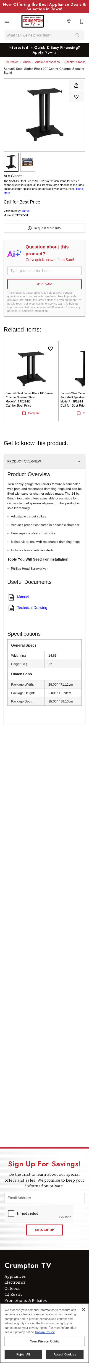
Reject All (23, 1354)
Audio (27, 62)
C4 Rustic (13, 1295)
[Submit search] (78, 35)
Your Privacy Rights (44, 1341)
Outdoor (12, 1289)
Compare (34, 413)
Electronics (11, 62)
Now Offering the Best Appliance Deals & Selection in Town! (44, 6)
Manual (23, 597)
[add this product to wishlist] (76, 96)
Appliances (15, 1277)
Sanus (25, 210)
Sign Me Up (44, 1230)
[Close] (84, 1310)
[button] (7, 21)
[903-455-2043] (81, 21)
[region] (44, 1333)
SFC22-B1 (21, 215)
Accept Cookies (65, 1354)
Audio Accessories (47, 62)
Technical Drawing (32, 608)
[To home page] (32, 21)
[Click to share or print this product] (76, 85)
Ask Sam (44, 284)
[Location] (68, 21)
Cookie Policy (45, 1332)
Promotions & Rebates (26, 1301)
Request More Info (47, 228)
